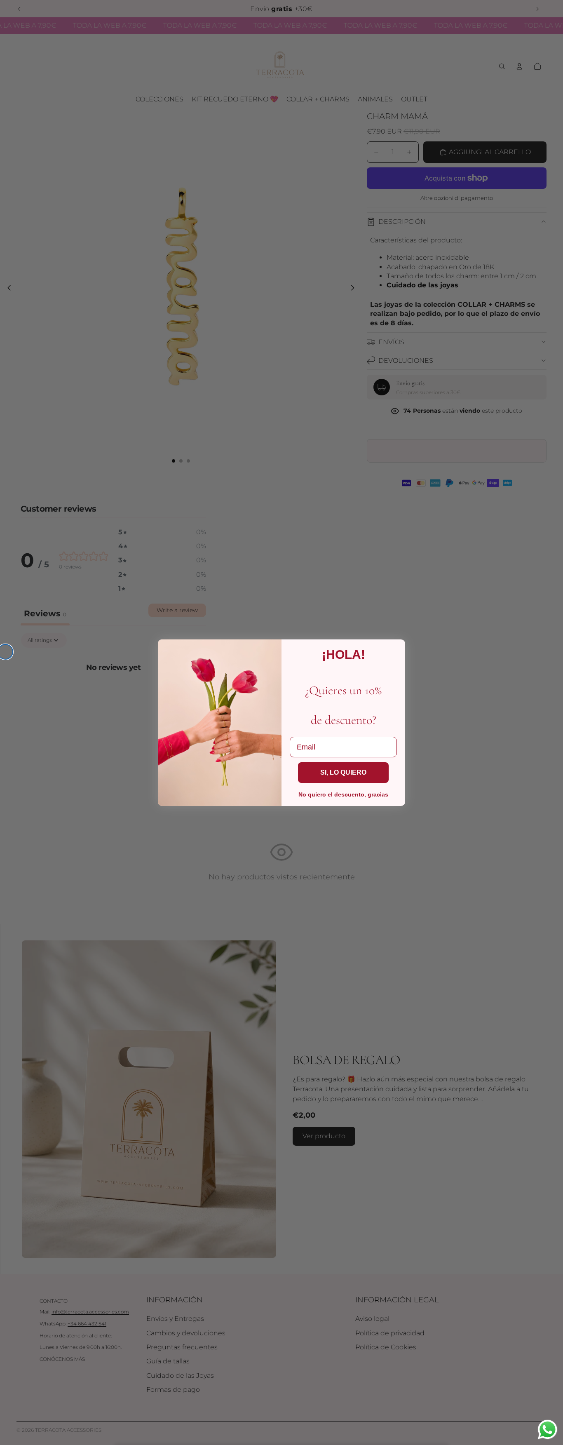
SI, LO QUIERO (343, 772)
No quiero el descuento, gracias (343, 794)
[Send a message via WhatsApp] (547, 1429)
